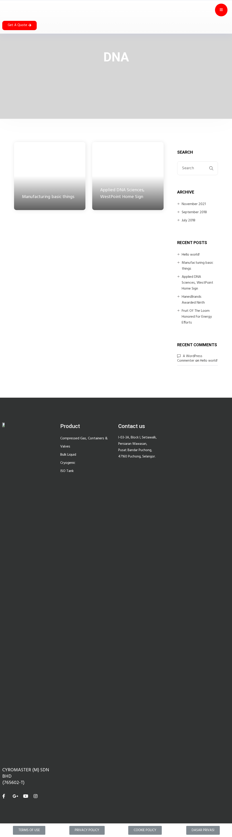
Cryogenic (67, 463)
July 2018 (188, 220)
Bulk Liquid (68, 455)
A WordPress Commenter (189, 358)
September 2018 (194, 212)
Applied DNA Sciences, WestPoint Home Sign (197, 283)
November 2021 (194, 204)
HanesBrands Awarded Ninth (193, 300)
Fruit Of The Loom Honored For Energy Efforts (197, 317)
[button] (19, 25)
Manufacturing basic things (197, 266)
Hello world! (191, 255)
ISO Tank (67, 471)
